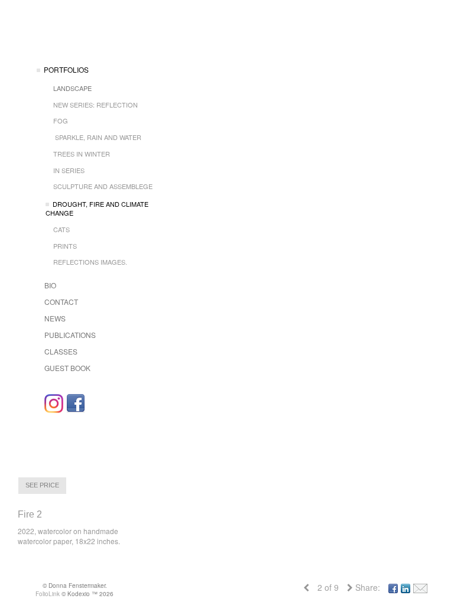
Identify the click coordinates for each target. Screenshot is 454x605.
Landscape (72, 88)
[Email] (420, 587)
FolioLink (47, 594)
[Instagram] (53, 404)
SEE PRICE (42, 485)
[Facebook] (75, 404)
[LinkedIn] (405, 587)
